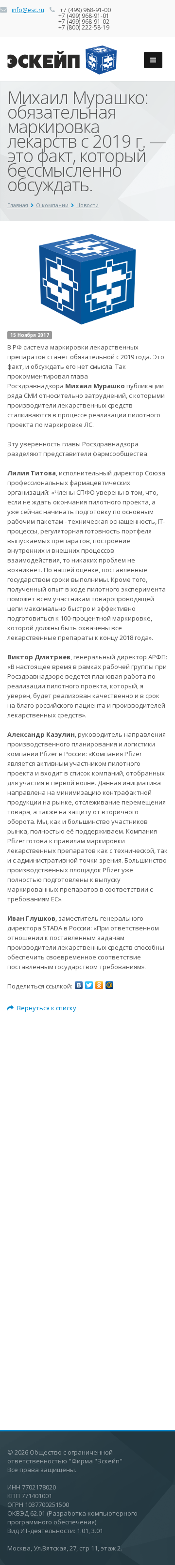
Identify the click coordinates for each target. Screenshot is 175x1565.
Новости (87, 205)
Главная (17, 205)
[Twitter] (89, 985)
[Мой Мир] (109, 985)
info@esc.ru (28, 10)
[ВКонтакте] (79, 985)
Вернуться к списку (46, 1007)
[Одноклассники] (99, 985)
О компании (52, 205)
